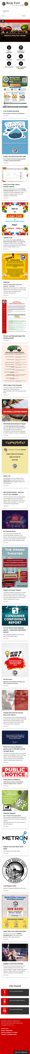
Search (23, 15)
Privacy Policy (4, 1028)
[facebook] (28, 7)
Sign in (15, 1034)
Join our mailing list (21, 1052)
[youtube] (25, 7)
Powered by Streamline (7, 1034)
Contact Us (6, 11)
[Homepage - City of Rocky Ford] (15, 3)
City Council (15, 986)
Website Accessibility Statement (9, 1032)
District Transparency (7, 1030)
